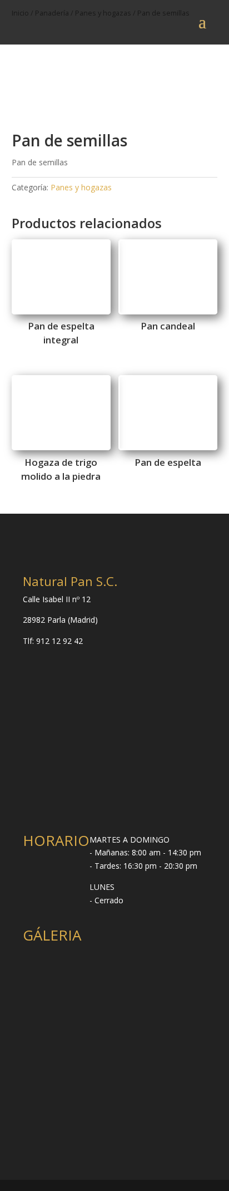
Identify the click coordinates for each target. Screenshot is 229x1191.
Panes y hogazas (81, 187)
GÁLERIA (52, 935)
